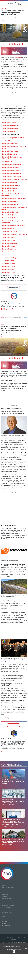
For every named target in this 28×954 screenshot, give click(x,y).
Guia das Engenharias (8, 905)
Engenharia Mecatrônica (10, 255)
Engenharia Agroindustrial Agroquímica (13, 137)
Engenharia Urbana (8, 272)
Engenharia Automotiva (10, 151)
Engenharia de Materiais (10, 188)
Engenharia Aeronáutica (10, 128)
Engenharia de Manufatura (11, 185)
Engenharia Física (8, 237)
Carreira (4, 896)
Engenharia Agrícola (9, 131)
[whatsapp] (15, 44)
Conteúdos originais (8, 887)
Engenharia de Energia (9, 182)
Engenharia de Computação (11, 176)
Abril (10, 718)
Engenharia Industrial (9, 249)
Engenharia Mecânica (9, 252)
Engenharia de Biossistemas (11, 173)
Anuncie (4, 923)
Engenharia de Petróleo (10, 201)
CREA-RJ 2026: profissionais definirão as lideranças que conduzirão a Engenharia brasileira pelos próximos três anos (13, 822)
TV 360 (3, 883)
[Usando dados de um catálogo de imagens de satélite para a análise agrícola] (13, 773)
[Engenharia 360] (14, 3)
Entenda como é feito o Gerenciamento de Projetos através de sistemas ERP (13, 801)
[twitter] (12, 44)
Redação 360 (5, 301)
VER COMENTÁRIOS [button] (13, 287)
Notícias (2, 324)
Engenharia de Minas (9, 191)
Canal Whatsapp (6, 907)
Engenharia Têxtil (8, 269)
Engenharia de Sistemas (10, 215)
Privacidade (5, 928)
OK (14, 951)
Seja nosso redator (7, 912)
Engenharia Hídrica (8, 246)
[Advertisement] (14, 98)
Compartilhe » (4, 44)
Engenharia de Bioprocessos (11, 170)
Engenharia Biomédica (9, 154)
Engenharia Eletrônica (9, 231)
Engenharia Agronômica (10, 143)
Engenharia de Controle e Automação (14, 179)
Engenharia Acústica (9, 122)
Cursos (4, 885)
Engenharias (3, 8)
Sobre (3, 916)
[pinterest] (22, 44)
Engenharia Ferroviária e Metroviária (14, 234)
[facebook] (9, 44)
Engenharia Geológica (9, 243)
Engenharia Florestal (9, 240)
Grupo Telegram (6, 910)
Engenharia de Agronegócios (12, 164)
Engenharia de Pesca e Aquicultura (14, 198)
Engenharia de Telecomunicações (13, 225)
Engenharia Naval (8, 261)
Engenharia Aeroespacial (10, 125)
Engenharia (18, 57)
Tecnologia (5, 894)
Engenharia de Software (10, 218)
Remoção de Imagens (7, 919)
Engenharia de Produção (10, 204)
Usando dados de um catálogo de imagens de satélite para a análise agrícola (13, 781)
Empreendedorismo (7, 898)
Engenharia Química (8, 266)
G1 (7, 718)
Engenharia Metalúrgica (10, 258)
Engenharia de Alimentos (10, 167)
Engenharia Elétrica (8, 228)
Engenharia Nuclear (8, 264)
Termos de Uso (6, 925)
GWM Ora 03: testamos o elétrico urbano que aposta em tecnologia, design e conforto (13, 841)
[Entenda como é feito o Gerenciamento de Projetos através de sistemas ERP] (13, 793)
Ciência (4, 901)
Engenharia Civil (7, 162)
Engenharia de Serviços (10, 212)
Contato (4, 921)
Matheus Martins (7, 739)
